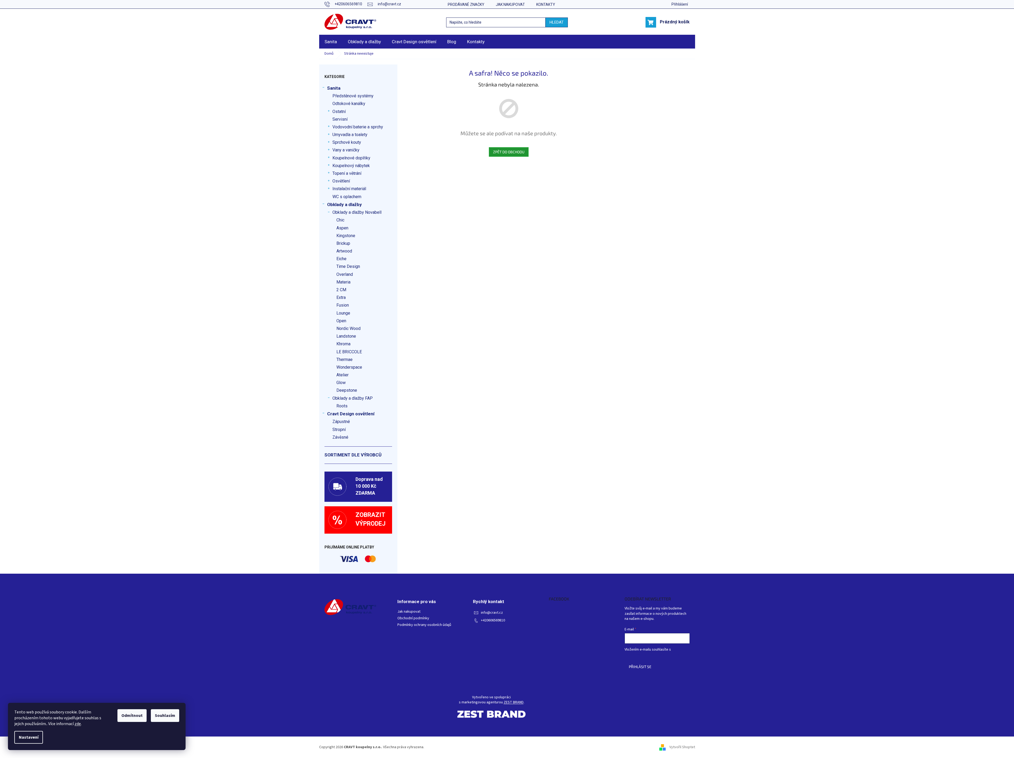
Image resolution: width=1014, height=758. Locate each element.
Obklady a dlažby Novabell (356, 212)
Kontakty (545, 4)
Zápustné (341, 421)
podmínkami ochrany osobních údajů (653, 654)
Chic (340, 220)
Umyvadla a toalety (349, 134)
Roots (342, 405)
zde (77, 724)
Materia (343, 282)
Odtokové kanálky (348, 103)
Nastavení (28, 737)
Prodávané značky (466, 4)
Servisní (340, 119)
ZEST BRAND (514, 702)
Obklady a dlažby (344, 204)
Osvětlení (341, 181)
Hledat (557, 22)
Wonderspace (349, 367)
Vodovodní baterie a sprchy (357, 126)
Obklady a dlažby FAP (352, 398)
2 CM (341, 289)
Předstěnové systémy (353, 95)
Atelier (342, 374)
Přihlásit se (640, 666)
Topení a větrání (346, 173)
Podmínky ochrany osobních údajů (424, 625)
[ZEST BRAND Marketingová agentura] (491, 714)
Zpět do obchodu (508, 152)
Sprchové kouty (346, 142)
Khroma (343, 343)
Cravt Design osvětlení (351, 413)
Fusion (342, 305)
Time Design (348, 266)
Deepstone (346, 390)
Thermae (344, 359)
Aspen (342, 227)
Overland (344, 274)
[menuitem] (330, 42)
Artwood (344, 251)
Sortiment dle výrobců (352, 455)
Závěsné (340, 437)
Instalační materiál (349, 188)
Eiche (341, 258)
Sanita (333, 88)
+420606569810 (493, 620)
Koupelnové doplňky (351, 157)
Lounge (343, 313)
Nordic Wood (348, 328)
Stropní (339, 429)
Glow (341, 382)
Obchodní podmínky (413, 618)
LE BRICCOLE (349, 351)
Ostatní (339, 111)
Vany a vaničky (345, 150)
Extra (341, 297)
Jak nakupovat (510, 4)
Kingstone (345, 235)
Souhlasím (165, 715)
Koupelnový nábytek (351, 165)
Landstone (346, 336)
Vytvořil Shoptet (682, 747)
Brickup (343, 243)
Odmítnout (132, 715)
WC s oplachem (346, 196)
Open (341, 320)
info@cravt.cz (492, 612)
